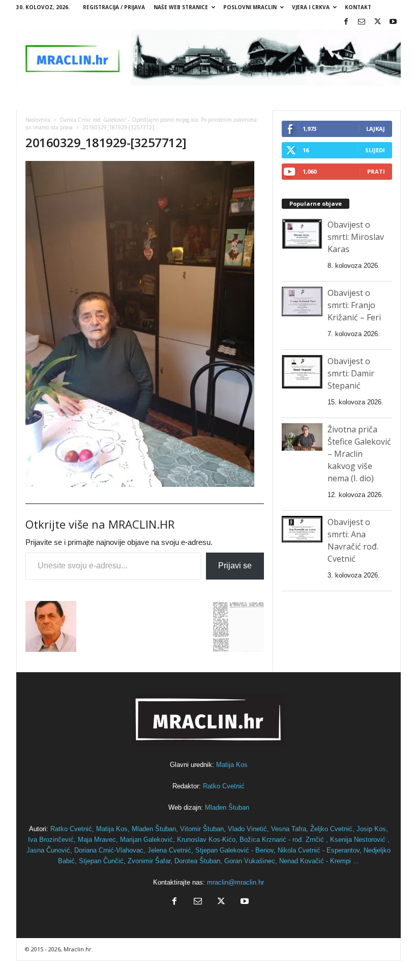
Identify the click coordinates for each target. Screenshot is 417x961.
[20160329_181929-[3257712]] (144, 324)
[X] (377, 22)
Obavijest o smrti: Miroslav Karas (355, 237)
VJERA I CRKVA (311, 7)
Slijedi (375, 150)
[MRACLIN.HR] (208, 58)
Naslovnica (37, 119)
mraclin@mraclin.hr (235, 882)
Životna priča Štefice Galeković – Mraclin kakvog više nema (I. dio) (359, 454)
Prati (376, 171)
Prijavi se (235, 565)
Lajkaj (375, 128)
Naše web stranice (181, 7)
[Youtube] (393, 22)
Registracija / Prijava (114, 7)
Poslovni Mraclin (250, 7)
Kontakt (358, 7)
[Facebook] (346, 22)
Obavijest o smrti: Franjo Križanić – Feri (354, 305)
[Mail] (361, 22)
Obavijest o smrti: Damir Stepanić (350, 373)
